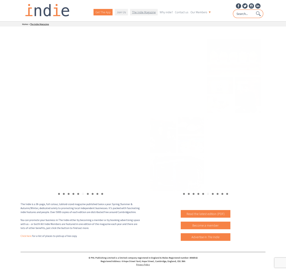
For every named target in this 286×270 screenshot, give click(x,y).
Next (138, 115)
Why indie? (166, 12)
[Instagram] (251, 5)
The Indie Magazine (144, 12)
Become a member (205, 225)
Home (25, 24)
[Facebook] (238, 5)
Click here (26, 236)
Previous (23, 115)
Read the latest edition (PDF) (206, 214)
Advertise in (205, 237)
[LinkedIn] (258, 5)
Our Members (199, 12)
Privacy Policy (143, 264)
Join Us (121, 12)
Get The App (103, 12)
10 (102, 194)
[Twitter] (245, 5)
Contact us (181, 12)
